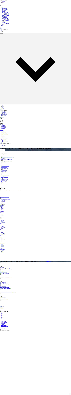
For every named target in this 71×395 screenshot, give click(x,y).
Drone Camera (2, 246)
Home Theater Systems (3, 227)
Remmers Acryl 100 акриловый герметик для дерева (5, 163)
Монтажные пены (4, 10)
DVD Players (2, 226)
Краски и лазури (2, 106)
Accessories (2, 207)
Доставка (2, 107)
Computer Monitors (3, 233)
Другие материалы (4, 22)
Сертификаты (2, 317)
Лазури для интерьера (4, 17)
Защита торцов (3, 21)
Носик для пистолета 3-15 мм (3, 172)
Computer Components (2, 249)
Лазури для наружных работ (4, 113)
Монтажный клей (3, 128)
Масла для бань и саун (3, 115)
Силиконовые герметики (3, 112)
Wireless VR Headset (3, 222)
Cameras (2, 244)
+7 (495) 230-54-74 (47, 261)
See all (0, 223)
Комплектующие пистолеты (6, 14)
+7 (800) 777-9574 (2, 308)
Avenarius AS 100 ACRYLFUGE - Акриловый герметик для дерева (6, 159)
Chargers (2, 240)
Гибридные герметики (4, 8)
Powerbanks (2, 208)
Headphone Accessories (3, 238)
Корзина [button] (1, 28)
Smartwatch (2, 209)
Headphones (2, 239)
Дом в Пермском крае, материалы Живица (4, 197)
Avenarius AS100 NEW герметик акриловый (4, 201)
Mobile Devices (1, 206)
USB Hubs (2, 252)
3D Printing (2, 221)
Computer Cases (2, 250)
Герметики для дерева (3, 111)
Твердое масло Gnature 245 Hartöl (4, 181)
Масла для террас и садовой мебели (5, 20)
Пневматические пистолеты (6, 13)
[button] (1, 30)
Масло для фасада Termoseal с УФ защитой (3, 283)
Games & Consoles (2, 212)
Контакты (2, 316)
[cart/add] (1, 165)
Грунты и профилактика (4, 16)
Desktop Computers (3, 234)
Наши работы (2, 108)
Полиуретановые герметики (5, 9)
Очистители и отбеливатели (6, 23)
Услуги (2, 25)
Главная (2, 313)
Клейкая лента (3, 11)
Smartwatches (2, 220)
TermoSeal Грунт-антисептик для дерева (4, 177)
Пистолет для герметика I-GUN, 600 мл (3, 298)
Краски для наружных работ (6, 19)
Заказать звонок (2, 2)
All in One (2, 232)
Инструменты (2, 314)
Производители (2, 24)
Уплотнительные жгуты (3, 127)
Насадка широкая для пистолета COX (4, 168)
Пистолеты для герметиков (5, 12)
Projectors (2, 228)
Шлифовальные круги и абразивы (5, 15)
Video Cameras (2, 245)
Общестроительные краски (5, 18)
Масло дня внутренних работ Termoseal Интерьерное (4, 287)
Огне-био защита (4, 145)
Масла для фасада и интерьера (4, 114)
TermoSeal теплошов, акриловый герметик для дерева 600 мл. (5, 268)
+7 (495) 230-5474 (3, 1)
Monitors (2, 251)
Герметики (2, 7)
